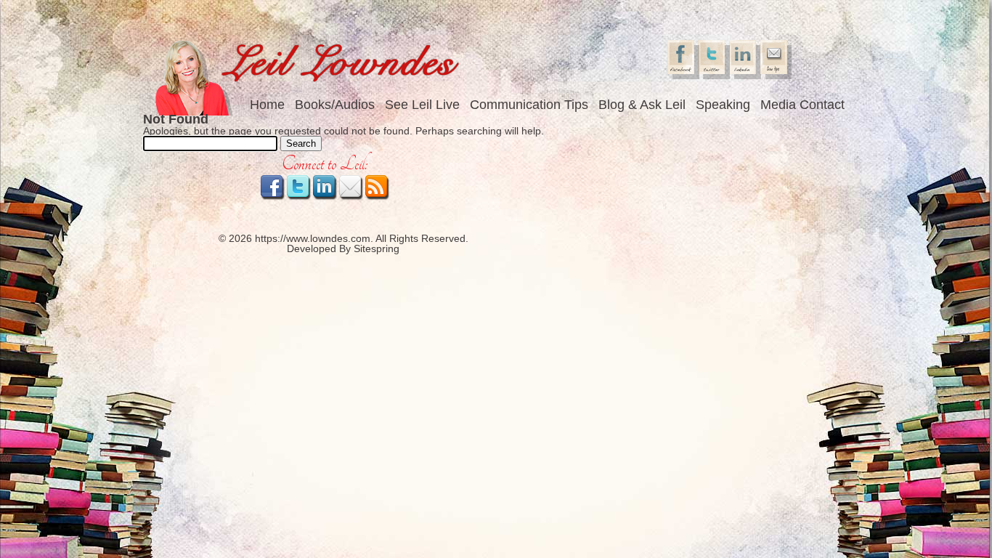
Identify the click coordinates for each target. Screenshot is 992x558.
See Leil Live (422, 104)
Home (267, 104)
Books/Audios (335, 104)
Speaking (723, 104)
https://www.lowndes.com (312, 238)
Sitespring (376, 248)
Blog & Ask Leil (642, 104)
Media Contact (802, 104)
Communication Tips (529, 104)
